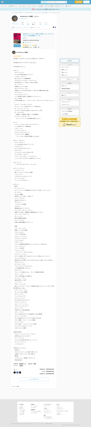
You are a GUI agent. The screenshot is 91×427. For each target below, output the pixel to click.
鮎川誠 (24, 38)
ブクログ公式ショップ (48, 412)
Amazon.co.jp (28, 42)
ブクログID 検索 (64, 113)
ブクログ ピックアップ (65, 101)
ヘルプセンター (59, 407)
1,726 (22, 24)
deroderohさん (23, 18)
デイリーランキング (65, 67)
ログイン (86, 1)
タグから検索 (33, 407)
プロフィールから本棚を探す (67, 111)
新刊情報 (21, 407)
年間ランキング (64, 75)
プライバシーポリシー (40, 423)
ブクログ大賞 (22, 411)
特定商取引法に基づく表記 (20, 423)
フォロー (15, 23)
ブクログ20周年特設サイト (48, 418)
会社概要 (46, 423)
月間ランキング (64, 72)
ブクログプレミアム (65, 104)
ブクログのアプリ (47, 409)
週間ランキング (64, 69)
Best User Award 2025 (47, 416)
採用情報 (50, 423)
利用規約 (13, 423)
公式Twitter (58, 413)
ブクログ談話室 (22, 410)
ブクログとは (70, 1)
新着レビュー (64, 95)
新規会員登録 (78, 1)
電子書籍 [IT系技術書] (65, 88)
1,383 (28, 24)
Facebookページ (59, 414)
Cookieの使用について (30, 423)
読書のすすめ (22, 414)
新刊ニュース (64, 85)
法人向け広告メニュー (60, 408)
